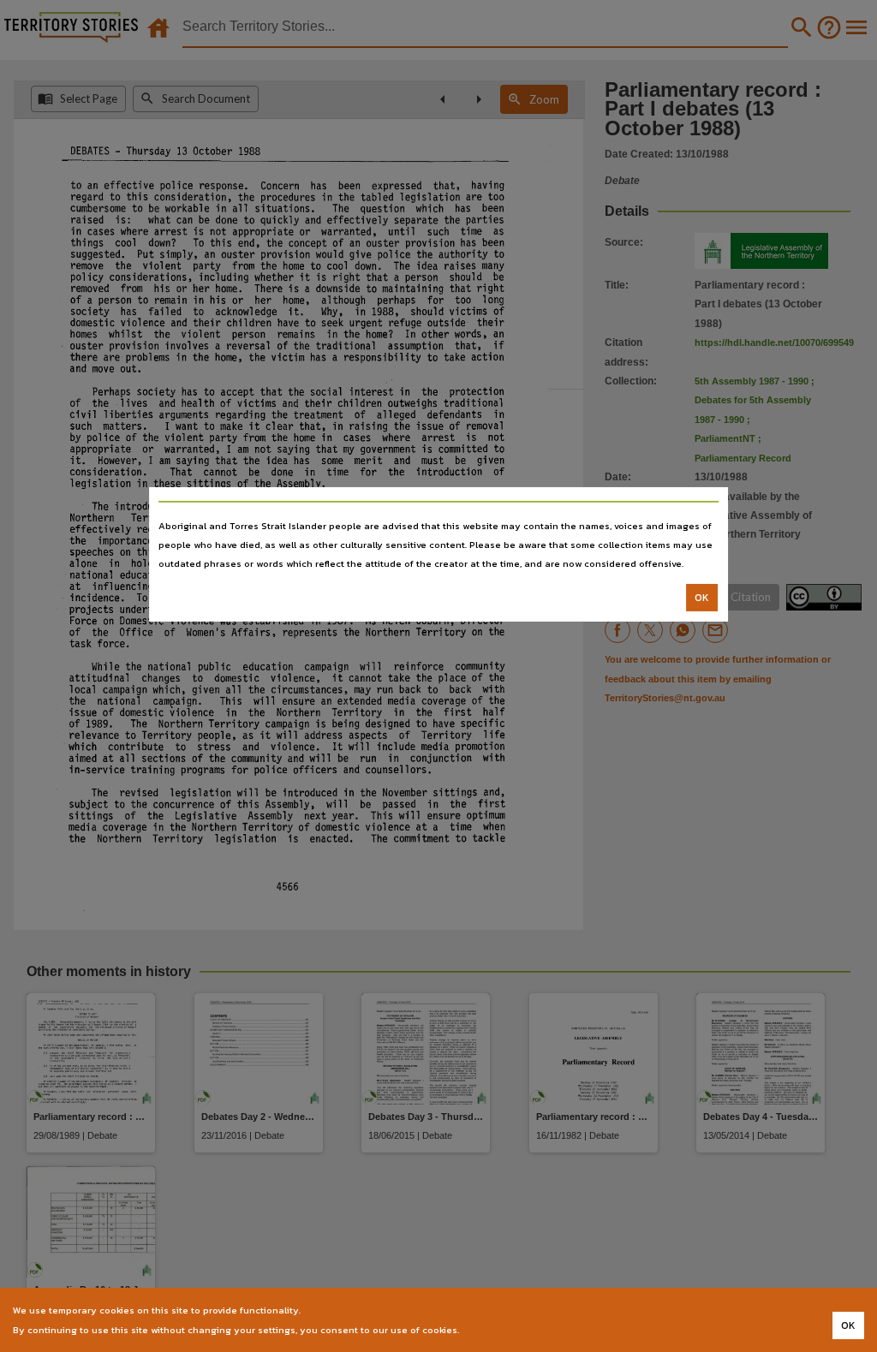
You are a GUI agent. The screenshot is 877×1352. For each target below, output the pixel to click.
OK (702, 597)
